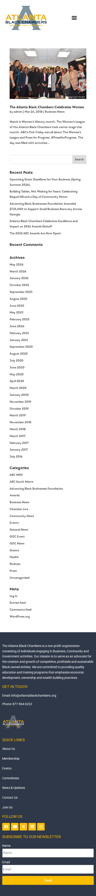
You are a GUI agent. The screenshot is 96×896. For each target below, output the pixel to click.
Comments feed (20, 610)
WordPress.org (20, 616)
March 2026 (18, 271)
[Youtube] (15, 827)
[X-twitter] (23, 827)
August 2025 (18, 299)
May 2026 (16, 264)
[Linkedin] (32, 827)
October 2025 (19, 285)
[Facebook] (6, 827)
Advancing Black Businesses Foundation (36, 489)
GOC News (17, 543)
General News (19, 530)
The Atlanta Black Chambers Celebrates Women (47, 107)
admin (18, 112)
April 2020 (17, 381)
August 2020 (19, 354)
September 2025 (21, 292)
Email (6, 862)
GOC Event (17, 536)
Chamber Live (19, 509)
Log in (13, 596)
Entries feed (18, 603)
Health (14, 557)
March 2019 (18, 415)
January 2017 (19, 450)
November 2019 (20, 402)
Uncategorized (19, 578)
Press (13, 571)
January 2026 (19, 278)
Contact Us (10, 797)
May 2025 (16, 312)
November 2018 (20, 422)
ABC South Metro (21, 482)
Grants (14, 550)
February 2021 (19, 333)
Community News (22, 516)
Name (6, 845)
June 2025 (17, 306)
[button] (74, 18)
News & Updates (13, 788)
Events (14, 523)
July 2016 (16, 456)
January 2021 (19, 340)
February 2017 (19, 443)
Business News (55, 112)
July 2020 (16, 360)
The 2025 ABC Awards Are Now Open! (35, 233)
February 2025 (19, 319)
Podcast (15, 564)
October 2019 (19, 409)
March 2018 (18, 429)
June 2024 (17, 326)
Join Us (7, 807)
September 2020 (21, 347)
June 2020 (17, 367)
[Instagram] (41, 827)
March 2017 (18, 436)
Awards (15, 495)
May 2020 (17, 374)
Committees (10, 778)
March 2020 (18, 388)
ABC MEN (16, 475)
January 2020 (19, 395)
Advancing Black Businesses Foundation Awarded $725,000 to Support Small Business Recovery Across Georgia (46, 209)
